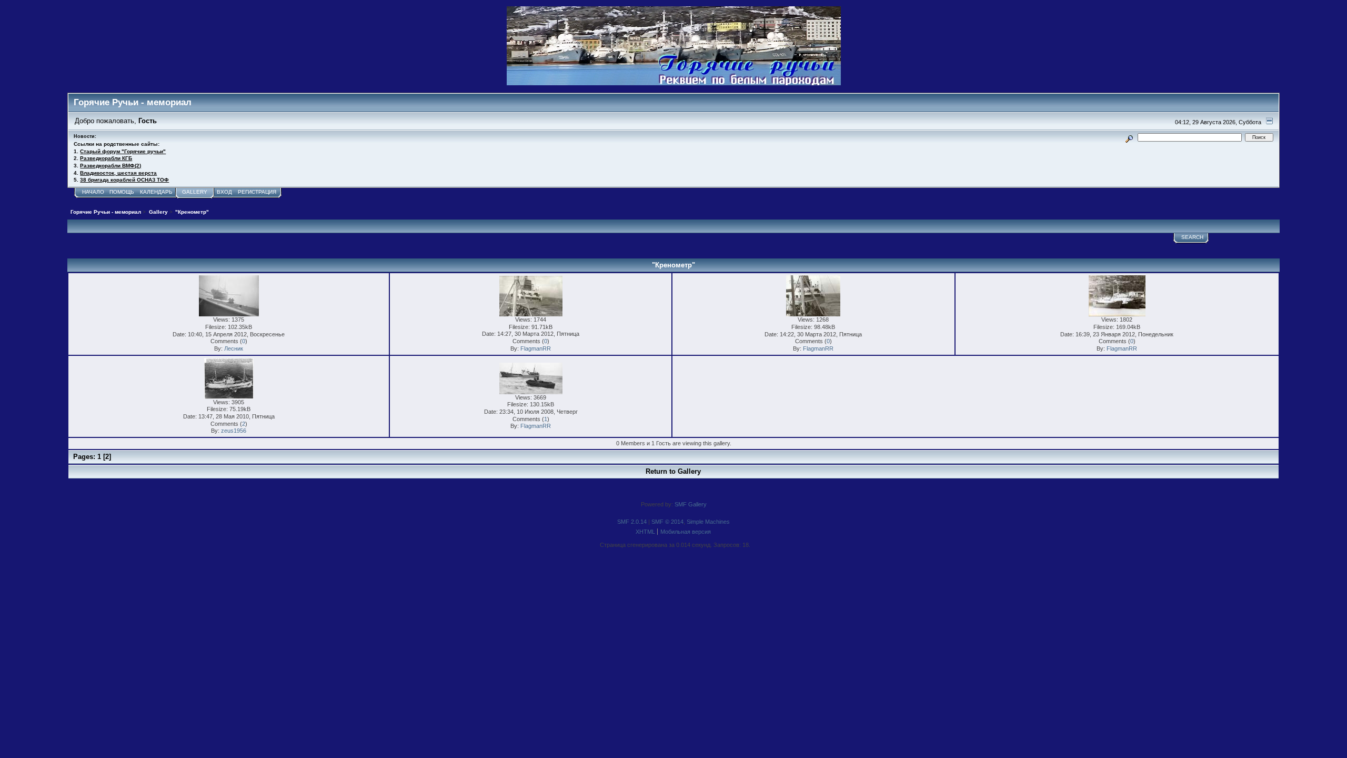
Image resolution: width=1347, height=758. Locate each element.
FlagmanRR (535, 348)
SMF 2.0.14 (632, 521)
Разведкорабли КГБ (106, 158)
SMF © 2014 (667, 521)
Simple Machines (708, 521)
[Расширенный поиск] (1129, 137)
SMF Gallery (691, 504)
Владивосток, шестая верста (118, 173)
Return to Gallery (673, 471)
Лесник (233, 348)
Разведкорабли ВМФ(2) (110, 165)
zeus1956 (233, 430)
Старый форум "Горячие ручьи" (123, 151)
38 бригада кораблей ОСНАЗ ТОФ (124, 180)
